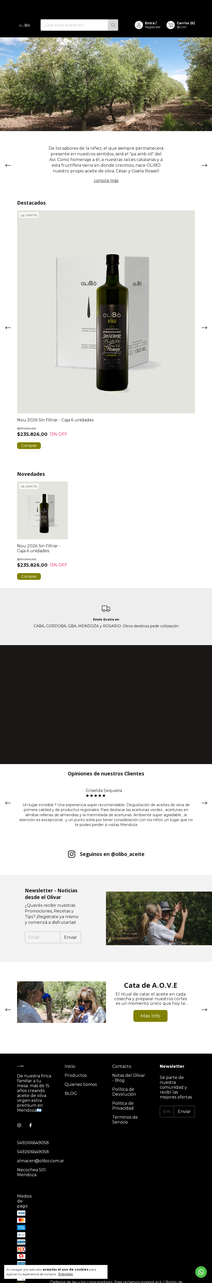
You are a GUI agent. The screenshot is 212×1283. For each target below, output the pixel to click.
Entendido (65, 1274)
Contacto (121, 1066)
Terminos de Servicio (125, 1120)
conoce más (106, 180)
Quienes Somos (81, 1084)
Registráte (152, 27)
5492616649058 (33, 1142)
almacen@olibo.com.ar (40, 1160)
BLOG (71, 1093)
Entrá (150, 23)
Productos (76, 1075)
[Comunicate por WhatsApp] (201, 1272)
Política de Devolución (124, 1092)
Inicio (70, 1066)
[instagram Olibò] (19, 1125)
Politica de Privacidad (123, 1106)
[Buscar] (113, 25)
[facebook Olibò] (30, 1125)
